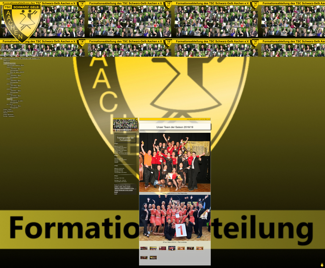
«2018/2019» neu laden (16, 101)
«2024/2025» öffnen (15, 69)
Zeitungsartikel (14, 70)
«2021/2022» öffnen (15, 85)
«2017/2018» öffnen (15, 106)
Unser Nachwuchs (8, 111)
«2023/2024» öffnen (15, 75)
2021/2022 (10, 84)
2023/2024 (10, 74)
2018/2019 (10, 99)
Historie (5, 113)
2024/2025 (10, 67)
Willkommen (6, 60)
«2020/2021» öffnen (15, 91)
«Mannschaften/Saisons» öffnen (15, 65)
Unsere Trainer (7, 109)
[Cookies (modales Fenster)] (322, 265)
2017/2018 (10, 104)
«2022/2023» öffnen (15, 80)
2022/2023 (10, 79)
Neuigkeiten (6, 62)
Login (115, 194)
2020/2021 (10, 89)
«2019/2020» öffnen (15, 96)
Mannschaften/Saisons (9, 63)
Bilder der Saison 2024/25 (17, 72)
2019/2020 (10, 94)
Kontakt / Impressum (8, 116)
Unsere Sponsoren (8, 114)
